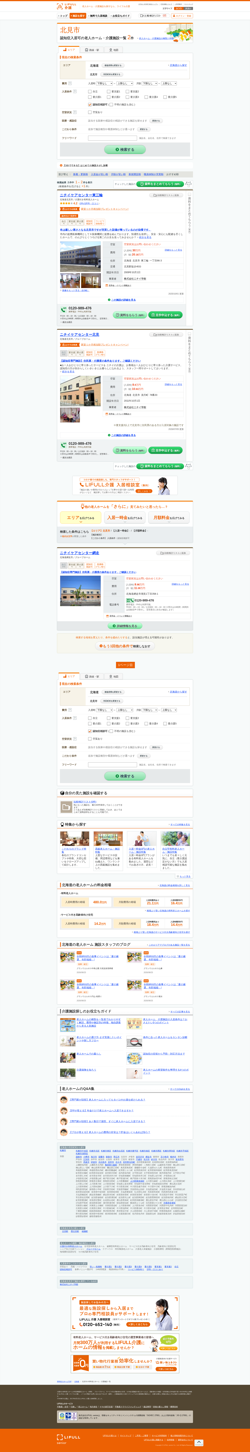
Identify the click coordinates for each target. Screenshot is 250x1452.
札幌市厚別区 (169, 1151)
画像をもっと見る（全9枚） (75, 290)
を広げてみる (80, 517)
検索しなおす (126, 646)
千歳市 (139, 1159)
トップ (63, 15)
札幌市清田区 (82, 1154)
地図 (115, 50)
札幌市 (63, 1150)
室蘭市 (101, 1157)
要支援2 (168, 1267)
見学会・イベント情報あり (120, 285)
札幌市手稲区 (183, 1151)
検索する (127, 149)
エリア (71, 49)
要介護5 (148, 1267)
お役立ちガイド (121, 15)
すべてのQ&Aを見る (180, 1089)
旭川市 (94, 1157)
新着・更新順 (80, 174)
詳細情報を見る (127, 626)
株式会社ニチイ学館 (135, 278)
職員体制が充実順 (153, 174)
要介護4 (138, 1267)
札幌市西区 (156, 1151)
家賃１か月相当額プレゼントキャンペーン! (104, 209)
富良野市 (180, 1159)
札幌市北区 (94, 1151)
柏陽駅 (85, 1231)
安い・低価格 (96, 1267)
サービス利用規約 (159, 1436)
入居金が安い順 (99, 174)
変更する (156, 121)
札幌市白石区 (119, 1151)
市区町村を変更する (111, 74)
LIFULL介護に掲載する (153, 1440)
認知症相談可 (66, 1269)
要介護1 (108, 1267)
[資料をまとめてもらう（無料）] (189, 258)
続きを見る (145, 237)
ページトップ (199, 1444)
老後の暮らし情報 (160, 1407)
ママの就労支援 (106, 1407)
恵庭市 (86, 1162)
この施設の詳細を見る (123, 300)
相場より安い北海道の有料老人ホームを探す (168, 910)
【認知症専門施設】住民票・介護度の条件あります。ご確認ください (100, 360)
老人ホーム (83, 1407)
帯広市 (116, 1157)
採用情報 (170, 1440)
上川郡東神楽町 (137, 1181)
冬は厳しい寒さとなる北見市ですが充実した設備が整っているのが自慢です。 (105, 229)
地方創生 (93, 1407)
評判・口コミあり (155, 1269)
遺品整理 (147, 1407)
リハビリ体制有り (136, 1269)
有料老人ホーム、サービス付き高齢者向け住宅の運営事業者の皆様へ (124, 1343)
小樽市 (86, 1157)
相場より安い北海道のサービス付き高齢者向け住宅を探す (162, 932)
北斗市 (118, 1162)
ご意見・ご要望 (141, 1436)
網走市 (149, 1157)
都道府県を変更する (113, 65)
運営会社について (185, 1440)
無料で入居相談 (98, 15)
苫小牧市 (165, 1157)
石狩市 (111, 1162)
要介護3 (128, 1267)
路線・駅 (94, 50)
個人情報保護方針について (181, 1436)
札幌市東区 (106, 1151)
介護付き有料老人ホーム (71, 1246)
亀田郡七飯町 (111, 1165)
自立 (176, 1267)
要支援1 (158, 1267)
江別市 (86, 1159)
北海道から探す (178, 65)
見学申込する (168, 315)
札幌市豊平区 (132, 1151)
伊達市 (94, 1162)
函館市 (79, 1157)
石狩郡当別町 (129, 1162)
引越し (73, 1407)
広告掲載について (166, 4)
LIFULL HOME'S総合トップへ (148, 4)
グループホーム (93, 1249)
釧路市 (109, 1157)
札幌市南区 (145, 1151)
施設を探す (79, 15)
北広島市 (102, 1162)
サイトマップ (188, 4)
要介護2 (118, 1267)
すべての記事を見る (180, 1012)
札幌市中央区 (82, 1151)
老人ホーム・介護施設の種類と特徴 (156, 38)
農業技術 (174, 1407)
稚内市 (173, 1157)
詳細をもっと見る (173, 250)
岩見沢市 (140, 1157)
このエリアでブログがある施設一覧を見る (169, 945)
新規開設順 (135, 174)
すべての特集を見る (180, 824)
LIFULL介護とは (109, 1436)
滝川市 (147, 1159)
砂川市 (154, 1159)
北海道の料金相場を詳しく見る (175, 885)
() (121, 104)
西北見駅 (75, 1231)
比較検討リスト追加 (168, 195)
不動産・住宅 (62, 1407)
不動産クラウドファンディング (128, 1407)
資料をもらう (133, 315)
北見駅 (65, 1231)
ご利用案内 (178, 4)
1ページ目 (125, 665)
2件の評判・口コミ (89, 203)
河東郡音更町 (169, 1203)
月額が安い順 (118, 174)
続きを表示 (67, 322)
